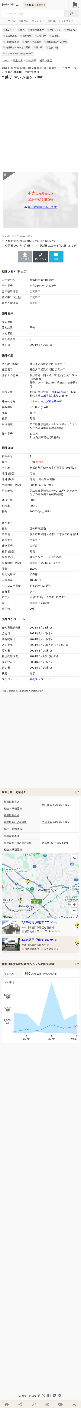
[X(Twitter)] (44, 1395)
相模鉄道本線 (12, 41)
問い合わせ (40, 259)
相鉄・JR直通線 (33, 41)
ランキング (67, 20)
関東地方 (18, 60)
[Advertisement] (40, 125)
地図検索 (23, 20)
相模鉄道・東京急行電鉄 (17, 47)
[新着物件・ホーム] (7, 1404)
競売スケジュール (40, 679)
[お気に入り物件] (61, 1404)
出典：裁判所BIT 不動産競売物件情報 (21, 691)
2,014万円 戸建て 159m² (39, 939)
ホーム (11, 20)
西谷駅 (55, 35)
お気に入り (75, 7)
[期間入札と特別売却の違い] (15, 271)
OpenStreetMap (57, 916)
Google (7, 916)
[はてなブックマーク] (49, 1395)
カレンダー (38, 20)
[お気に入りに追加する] (56, 256)
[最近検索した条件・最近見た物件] (47, 1404)
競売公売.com (29, 1396)
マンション (55, 30)
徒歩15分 (53, 47)
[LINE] (59, 1395)
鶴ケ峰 (47, 375)
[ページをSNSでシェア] (20, 1404)
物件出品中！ (35, 5)
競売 (22, 30)
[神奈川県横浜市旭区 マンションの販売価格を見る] (77, 964)
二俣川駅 (41, 35)
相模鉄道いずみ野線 (57, 41)
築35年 (39, 47)
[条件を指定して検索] (33, 1404)
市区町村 (53, 20)
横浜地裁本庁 (37, 30)
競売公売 (8, 5)
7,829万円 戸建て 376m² (39, 922)
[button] (28, 882)
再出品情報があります (42, 207)
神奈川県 (71, 30)
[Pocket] (54, 1395)
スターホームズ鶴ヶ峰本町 (19, 53)
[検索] (71, 13)
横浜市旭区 (11, 35)
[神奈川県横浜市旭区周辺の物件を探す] (77, 792)
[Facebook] (38, 1395)
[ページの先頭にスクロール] (74, 1404)
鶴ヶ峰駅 (26, 35)
